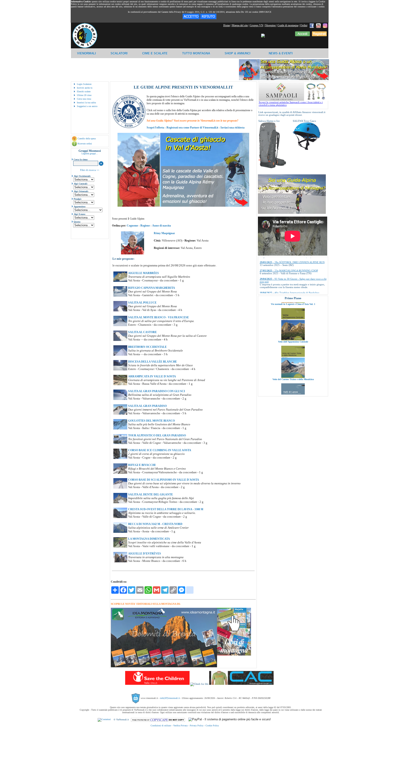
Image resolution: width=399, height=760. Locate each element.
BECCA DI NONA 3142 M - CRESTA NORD (155, 524)
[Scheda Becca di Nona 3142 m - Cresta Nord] (120, 531)
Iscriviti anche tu (84, 87)
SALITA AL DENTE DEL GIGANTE (150, 494)
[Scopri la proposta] (292, 213)
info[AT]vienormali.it (170, 698)
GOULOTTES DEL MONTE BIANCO (151, 420)
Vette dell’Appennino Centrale (293, 317)
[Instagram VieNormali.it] (325, 25)
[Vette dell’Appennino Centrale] (293, 315)
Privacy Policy (196, 725)
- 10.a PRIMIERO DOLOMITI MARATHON (290, 291)
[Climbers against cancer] (241, 684)
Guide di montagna (288, 25)
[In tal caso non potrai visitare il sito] (208, 18)
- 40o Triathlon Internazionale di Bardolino (289, 274)
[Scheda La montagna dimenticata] (120, 546)
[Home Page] (84, 47)
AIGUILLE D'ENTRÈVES (144, 553)
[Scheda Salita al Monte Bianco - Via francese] (120, 325)
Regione (145, 225)
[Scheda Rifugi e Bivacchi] (120, 472)
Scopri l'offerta (155, 127)
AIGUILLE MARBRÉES (143, 273)
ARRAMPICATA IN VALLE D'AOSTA (152, 376)
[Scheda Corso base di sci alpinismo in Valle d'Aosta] (120, 487)
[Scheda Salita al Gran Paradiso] (120, 413)
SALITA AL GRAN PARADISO (147, 406)
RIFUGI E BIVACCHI (142, 465)
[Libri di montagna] (234, 654)
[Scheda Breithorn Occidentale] (120, 354)
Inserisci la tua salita (86, 102)
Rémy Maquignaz (164, 233)
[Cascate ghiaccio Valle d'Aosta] (183, 205)
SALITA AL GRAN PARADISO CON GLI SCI (156, 391)
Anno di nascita (161, 225)
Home (226, 25)
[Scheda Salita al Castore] (120, 340)
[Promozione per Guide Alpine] (284, 79)
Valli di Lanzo (293, 393)
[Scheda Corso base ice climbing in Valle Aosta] (120, 458)
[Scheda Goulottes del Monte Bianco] (120, 428)
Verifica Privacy (180, 725)
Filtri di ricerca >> (89, 170)
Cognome (132, 225)
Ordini (303, 25)
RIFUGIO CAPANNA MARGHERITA (151, 287)
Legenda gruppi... (90, 153)
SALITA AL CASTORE (142, 332)
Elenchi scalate (84, 91)
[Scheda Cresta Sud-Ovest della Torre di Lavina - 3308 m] (120, 517)
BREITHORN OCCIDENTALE (147, 347)
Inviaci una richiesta (233, 127)
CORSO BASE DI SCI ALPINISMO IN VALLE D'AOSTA (163, 479)
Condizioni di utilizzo (161, 725)
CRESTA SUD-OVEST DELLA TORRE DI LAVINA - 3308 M (165, 509)
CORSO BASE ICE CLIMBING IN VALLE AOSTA (159, 450)
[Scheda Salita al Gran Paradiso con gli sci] (120, 399)
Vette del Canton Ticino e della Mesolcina (293, 355)
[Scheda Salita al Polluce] (120, 310)
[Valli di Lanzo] (293, 390)
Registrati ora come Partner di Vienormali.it (192, 127)
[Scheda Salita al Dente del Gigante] (120, 502)
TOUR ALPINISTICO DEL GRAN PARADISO (157, 435)
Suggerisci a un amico (87, 106)
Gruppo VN (256, 25)
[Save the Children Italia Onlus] (157, 684)
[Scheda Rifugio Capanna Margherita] (120, 295)
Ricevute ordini (85, 143)
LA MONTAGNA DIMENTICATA (149, 538)
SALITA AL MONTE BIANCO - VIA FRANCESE (158, 317)
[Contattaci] (104, 719)
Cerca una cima (84, 99)
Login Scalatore (84, 84)
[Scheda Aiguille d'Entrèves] (120, 561)
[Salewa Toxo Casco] (306, 149)
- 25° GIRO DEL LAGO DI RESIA (285, 283)
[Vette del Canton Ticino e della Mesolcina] (293, 353)
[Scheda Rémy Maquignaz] (132, 253)
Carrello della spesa (87, 138)
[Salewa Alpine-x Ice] (272, 167)
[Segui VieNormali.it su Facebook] (311, 25)
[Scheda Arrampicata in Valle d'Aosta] (120, 384)
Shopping (270, 25)
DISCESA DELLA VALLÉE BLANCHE (152, 361)
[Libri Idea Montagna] (164, 666)
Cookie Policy (212, 725)
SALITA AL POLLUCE (142, 302)
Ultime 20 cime (84, 95)
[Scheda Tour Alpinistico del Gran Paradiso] (120, 443)
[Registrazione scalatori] (319, 35)
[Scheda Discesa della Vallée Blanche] (120, 369)
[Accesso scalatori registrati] (302, 35)
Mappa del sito (240, 25)
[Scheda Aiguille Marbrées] (120, 281)
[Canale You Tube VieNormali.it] (318, 25)
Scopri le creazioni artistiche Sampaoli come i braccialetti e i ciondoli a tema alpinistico (291, 103)
